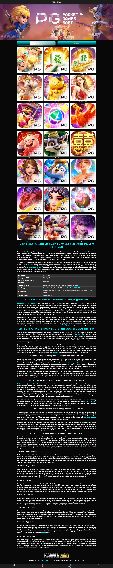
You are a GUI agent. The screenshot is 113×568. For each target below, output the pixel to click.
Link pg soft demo (90, 418)
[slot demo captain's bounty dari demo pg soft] (30, 227)
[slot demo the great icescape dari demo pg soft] (56, 171)
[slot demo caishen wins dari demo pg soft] (30, 60)
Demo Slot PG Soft (46, 560)
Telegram (70, 567)
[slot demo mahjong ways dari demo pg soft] (56, 60)
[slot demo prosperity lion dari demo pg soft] (56, 227)
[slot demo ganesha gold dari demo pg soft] (30, 88)
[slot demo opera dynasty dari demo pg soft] (56, 199)
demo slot (56, 352)
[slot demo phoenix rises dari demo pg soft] (83, 116)
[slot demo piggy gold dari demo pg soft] (30, 143)
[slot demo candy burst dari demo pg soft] (83, 199)
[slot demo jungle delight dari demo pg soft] (56, 143)
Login (14, 567)
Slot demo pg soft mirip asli (27, 303)
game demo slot (85, 437)
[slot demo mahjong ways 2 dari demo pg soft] (83, 60)
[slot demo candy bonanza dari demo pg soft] (56, 116)
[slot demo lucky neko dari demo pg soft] (56, 88)
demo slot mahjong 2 (70, 363)
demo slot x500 (91, 401)
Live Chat (99, 567)
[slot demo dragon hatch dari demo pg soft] (30, 199)
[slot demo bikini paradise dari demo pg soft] (83, 171)
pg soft (43, 533)
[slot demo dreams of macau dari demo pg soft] (83, 88)
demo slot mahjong (62, 325)
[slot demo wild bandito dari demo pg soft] (30, 116)
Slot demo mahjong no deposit (27, 384)
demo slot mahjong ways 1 (45, 455)
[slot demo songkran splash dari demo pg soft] (30, 171)
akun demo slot (79, 334)
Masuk (76, 43)
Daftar (36, 43)
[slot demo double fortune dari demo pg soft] (83, 143)
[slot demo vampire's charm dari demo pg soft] (83, 227)
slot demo (27, 252)
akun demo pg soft (35, 268)
